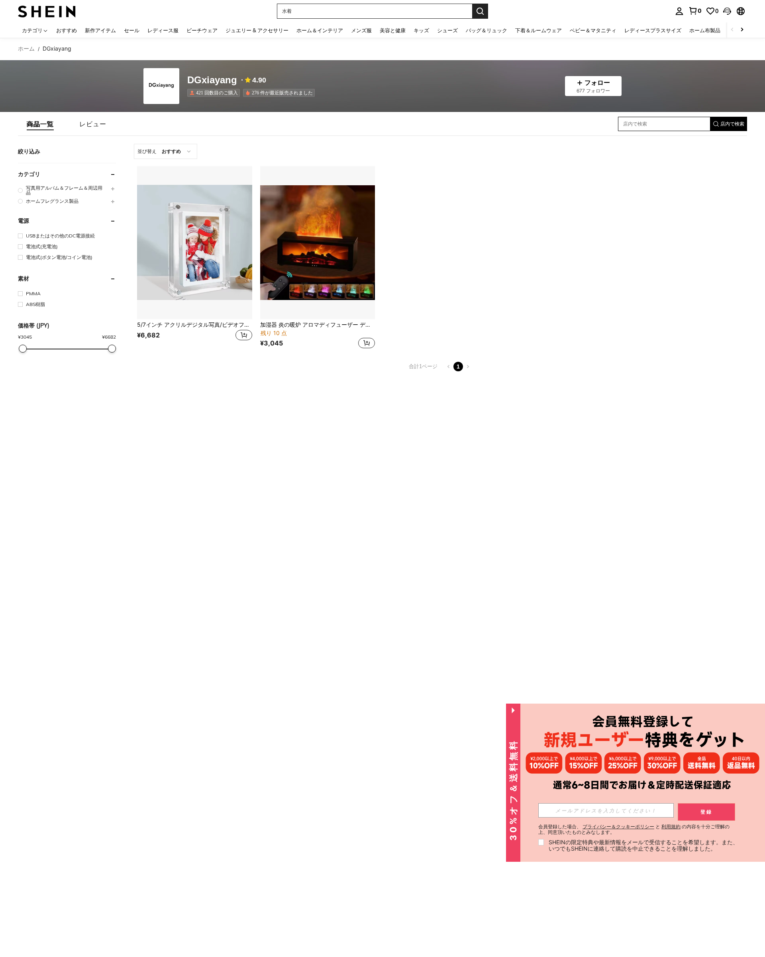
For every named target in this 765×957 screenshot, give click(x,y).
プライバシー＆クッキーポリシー (618, 827)
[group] (67, 190)
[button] (727, 11)
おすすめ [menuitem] (66, 30)
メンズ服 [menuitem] (361, 30)
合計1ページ (423, 366)
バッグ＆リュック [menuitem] (486, 30)
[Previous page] (448, 366)
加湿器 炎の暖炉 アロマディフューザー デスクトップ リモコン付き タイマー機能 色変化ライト (317, 325)
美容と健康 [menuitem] (393, 30)
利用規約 (671, 827)
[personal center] (679, 11)
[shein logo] (47, 11)
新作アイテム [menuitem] (100, 30)
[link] (695, 11)
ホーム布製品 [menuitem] (704, 30)
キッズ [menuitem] (421, 30)
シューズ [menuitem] (447, 30)
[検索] (480, 11)
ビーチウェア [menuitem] (202, 30)
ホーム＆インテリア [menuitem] (319, 30)
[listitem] (215, 93)
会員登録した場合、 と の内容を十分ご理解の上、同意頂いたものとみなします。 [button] (634, 829)
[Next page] (468, 366)
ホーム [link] (26, 48)
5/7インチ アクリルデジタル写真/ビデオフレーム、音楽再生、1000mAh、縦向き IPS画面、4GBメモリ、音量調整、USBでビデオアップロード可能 (194, 325)
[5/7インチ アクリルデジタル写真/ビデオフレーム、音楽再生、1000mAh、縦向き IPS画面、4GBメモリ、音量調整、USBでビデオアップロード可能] (194, 242)
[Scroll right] (742, 30)
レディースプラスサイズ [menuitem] (652, 30)
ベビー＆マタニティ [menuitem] (593, 30)
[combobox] (165, 151)
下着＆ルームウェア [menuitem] (538, 30)
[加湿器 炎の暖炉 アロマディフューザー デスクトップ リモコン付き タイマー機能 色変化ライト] (317, 242)
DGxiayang (212, 80)
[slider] (23, 349)
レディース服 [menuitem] (162, 30)
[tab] (40, 124)
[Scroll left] (732, 30)
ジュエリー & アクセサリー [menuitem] (257, 30)
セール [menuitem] (131, 30)
